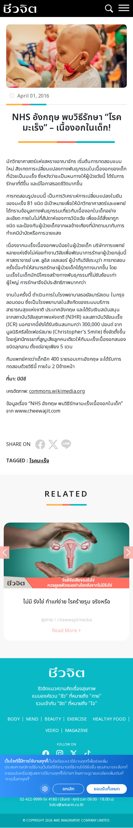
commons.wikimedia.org (57, 391)
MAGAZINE (76, 730)
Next (128, 552)
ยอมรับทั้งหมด (107, 789)
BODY (13, 719)
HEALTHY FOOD (109, 719)
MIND (32, 719)
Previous (4, 552)
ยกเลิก (68, 789)
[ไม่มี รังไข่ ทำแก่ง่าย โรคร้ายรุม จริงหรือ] (66, 582)
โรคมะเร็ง (39, 460)
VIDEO (52, 730)
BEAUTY (53, 719)
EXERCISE (77, 719)
